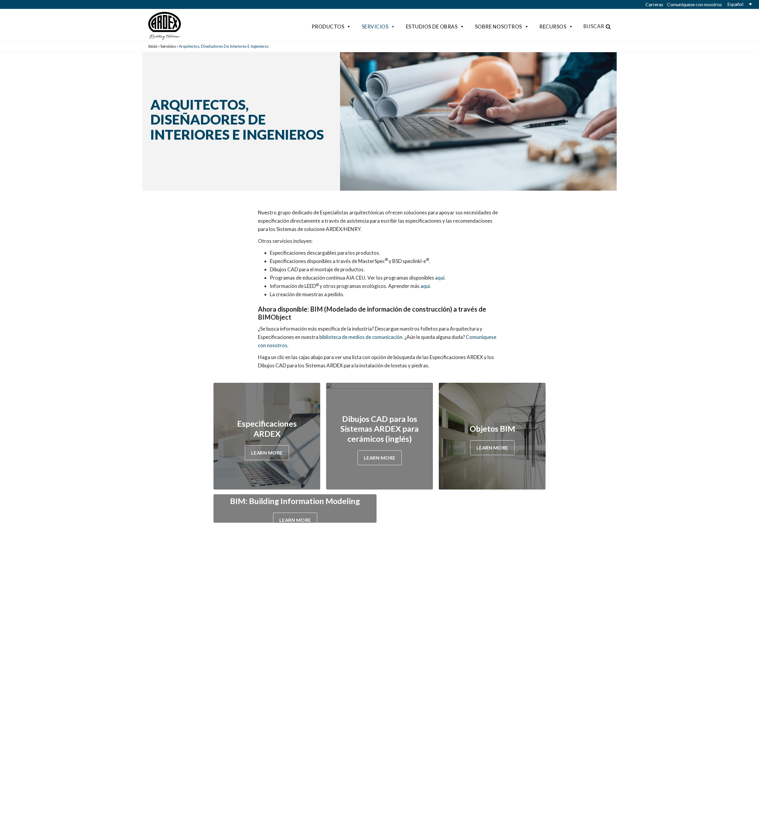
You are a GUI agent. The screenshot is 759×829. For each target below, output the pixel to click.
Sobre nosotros (498, 26)
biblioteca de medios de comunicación (360, 337)
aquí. (440, 278)
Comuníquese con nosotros (694, 4)
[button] (738, 4)
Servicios (375, 26)
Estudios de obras (432, 26)
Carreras (654, 4)
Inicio (152, 46)
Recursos (552, 26)
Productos (328, 26)
